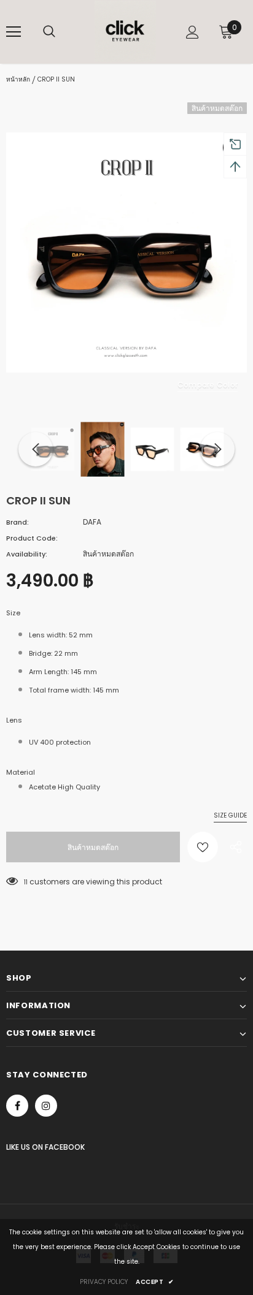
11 (26, 882)
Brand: (17, 522)
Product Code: (32, 538)
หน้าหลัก (18, 79)
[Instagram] (46, 1106)
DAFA (92, 522)
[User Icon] (192, 32)
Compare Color (207, 384)
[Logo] (125, 31)
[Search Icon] (49, 32)
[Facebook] (17, 1106)
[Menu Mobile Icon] (13, 32)
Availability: (26, 554)
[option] (126, 252)
